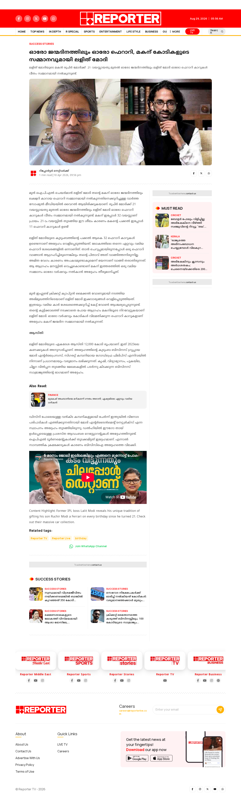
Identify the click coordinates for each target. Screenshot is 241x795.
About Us (21, 744)
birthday (81, 538)
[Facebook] (23, 680)
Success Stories (41, 44)
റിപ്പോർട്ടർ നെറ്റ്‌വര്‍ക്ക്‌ (54, 171)
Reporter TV (39, 538)
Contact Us (23, 751)
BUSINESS (151, 31)
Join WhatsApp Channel (91, 546)
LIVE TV (62, 744)
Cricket (176, 215)
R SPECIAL (72, 31)
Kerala (175, 236)
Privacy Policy (24, 765)
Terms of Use (24, 771)
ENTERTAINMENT (110, 31)
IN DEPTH (55, 31)
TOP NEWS (37, 31)
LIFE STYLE (133, 31)
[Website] (213, 680)
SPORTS (89, 31)
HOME (22, 31)
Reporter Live (61, 538)
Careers (63, 751)
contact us (96, 565)
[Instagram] (37, 680)
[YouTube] (30, 680)
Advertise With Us (27, 758)
